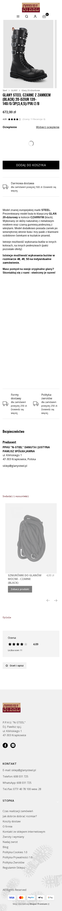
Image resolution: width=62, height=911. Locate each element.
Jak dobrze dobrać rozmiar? (20, 816)
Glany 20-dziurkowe (30, 90)
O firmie (7, 826)
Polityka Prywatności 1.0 (17, 857)
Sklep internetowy (30, 904)
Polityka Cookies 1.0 (15, 852)
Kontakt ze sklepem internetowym (24, 831)
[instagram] (13, 745)
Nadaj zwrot (10, 842)
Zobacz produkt (20, 589)
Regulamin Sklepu (14, 867)
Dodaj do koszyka (31, 165)
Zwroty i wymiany (13, 836)
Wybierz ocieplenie (47, 127)
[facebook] (5, 745)
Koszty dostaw (12, 821)
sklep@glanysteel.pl (15, 466)
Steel (5, 90)
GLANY (14, 90)
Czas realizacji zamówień (18, 811)
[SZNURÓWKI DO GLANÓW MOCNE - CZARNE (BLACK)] (31, 538)
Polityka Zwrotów (13, 862)
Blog (5, 847)
